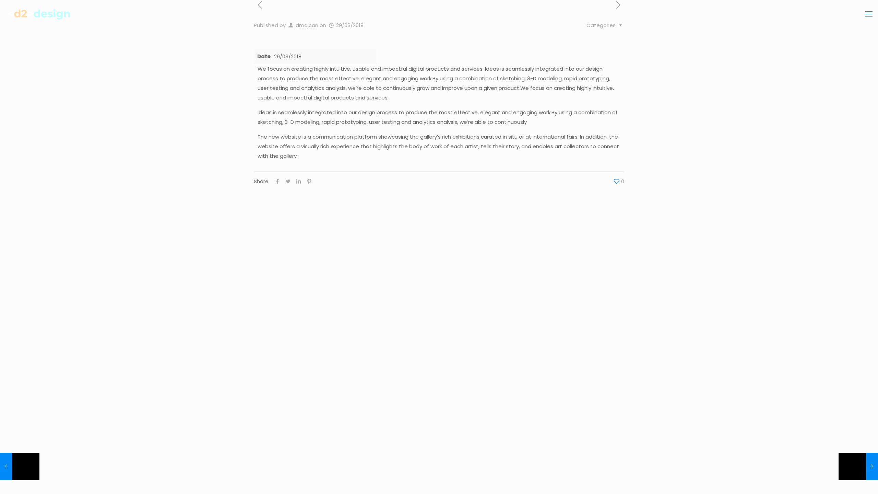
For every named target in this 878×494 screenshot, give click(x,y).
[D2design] (40, 14)
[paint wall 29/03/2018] (19, 466)
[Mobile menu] (869, 14)
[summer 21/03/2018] (858, 466)
